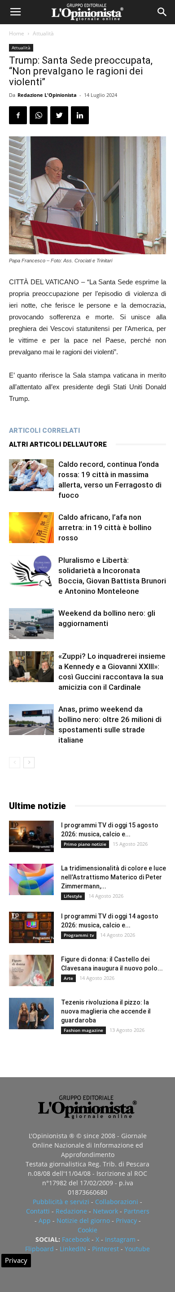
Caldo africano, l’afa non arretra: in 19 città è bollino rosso (105, 527)
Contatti (38, 1211)
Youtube (137, 1248)
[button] (162, 12)
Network (105, 1211)
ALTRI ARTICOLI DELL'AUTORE (58, 444)
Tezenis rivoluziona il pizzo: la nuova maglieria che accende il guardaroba (106, 1011)
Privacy (126, 1220)
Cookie (87, 1230)
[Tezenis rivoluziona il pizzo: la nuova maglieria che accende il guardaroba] (31, 1013)
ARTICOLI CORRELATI (44, 430)
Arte (68, 978)
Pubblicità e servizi (61, 1201)
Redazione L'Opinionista (47, 94)
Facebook (76, 1239)
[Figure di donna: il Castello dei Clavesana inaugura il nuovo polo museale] (31, 970)
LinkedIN (73, 1248)
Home (16, 33)
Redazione (71, 1211)
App (45, 1220)
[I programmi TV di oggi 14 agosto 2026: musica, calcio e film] (31, 927)
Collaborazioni (116, 1201)
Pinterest (105, 1248)
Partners (136, 1211)
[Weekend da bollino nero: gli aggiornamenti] (31, 623)
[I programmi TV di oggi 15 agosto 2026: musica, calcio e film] (31, 836)
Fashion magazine (83, 1030)
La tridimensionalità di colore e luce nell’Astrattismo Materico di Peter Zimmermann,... (113, 877)
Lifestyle (73, 896)
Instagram (120, 1239)
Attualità (43, 33)
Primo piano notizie (85, 844)
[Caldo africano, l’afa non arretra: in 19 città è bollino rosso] (31, 527)
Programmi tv (79, 935)
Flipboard (39, 1248)
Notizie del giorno (83, 1220)
